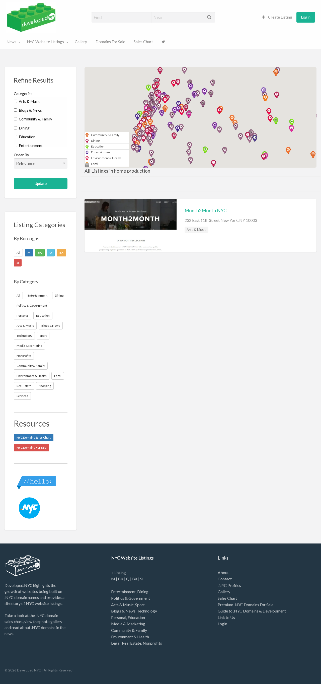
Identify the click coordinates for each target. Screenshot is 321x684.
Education (26, 136)
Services (22, 396)
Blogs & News (30, 110)
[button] (171, 127)
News (11, 41)
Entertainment (30, 145)
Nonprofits (24, 356)
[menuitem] (277, 17)
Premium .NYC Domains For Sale (245, 604)
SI (18, 262)
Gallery (81, 41)
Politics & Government (32, 305)
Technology (24, 335)
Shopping (45, 386)
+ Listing (118, 572)
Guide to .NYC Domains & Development (252, 610)
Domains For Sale (110, 41)
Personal (23, 315)
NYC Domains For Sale (31, 447)
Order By (21, 155)
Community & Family (35, 119)
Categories (23, 93)
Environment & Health (32, 376)
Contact (225, 578)
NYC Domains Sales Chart (34, 437)
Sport (43, 335)
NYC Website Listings (45, 41)
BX (61, 252)
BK (40, 252)
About (223, 572)
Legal (57, 376)
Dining (24, 128)
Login (305, 17)
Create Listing (279, 17)
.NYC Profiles (229, 585)
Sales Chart (143, 41)
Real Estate (24, 386)
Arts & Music (29, 101)
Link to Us (226, 617)
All (18, 252)
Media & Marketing (29, 346)
